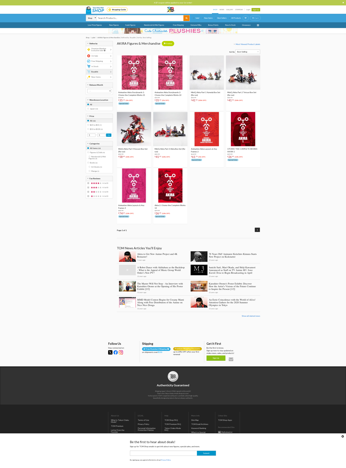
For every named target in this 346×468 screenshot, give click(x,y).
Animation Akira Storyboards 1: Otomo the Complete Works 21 (131, 93)
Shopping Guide (119, 9)
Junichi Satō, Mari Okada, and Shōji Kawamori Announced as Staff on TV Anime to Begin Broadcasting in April (232, 270)
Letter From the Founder (117, 431)
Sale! (197, 18)
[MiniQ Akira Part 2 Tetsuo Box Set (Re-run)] (243, 72)
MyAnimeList (227, 432)
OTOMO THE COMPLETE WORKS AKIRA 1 (242, 150)
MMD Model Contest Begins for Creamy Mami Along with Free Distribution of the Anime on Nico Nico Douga (160, 302)
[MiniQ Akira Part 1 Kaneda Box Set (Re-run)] (207, 72)
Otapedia (239, 10)
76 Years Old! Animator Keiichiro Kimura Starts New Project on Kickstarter (233, 255)
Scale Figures (130, 25)
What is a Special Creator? (198, 433)
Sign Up (256, 10)
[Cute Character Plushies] (173, 31)
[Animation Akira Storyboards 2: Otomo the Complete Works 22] (170, 72)
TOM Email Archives (199, 424)
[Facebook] (115, 352)
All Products (236, 18)
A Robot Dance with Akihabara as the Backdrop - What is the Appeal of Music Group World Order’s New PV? (161, 270)
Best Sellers (222, 18)
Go (109, 135)
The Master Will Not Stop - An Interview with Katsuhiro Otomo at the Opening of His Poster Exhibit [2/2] (160, 286)
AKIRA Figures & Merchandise (138, 43)
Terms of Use (143, 420)
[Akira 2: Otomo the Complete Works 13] (170, 185)
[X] (110, 352)
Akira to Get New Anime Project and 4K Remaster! (157, 255)
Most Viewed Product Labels (248, 44)
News (221, 10)
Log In (248, 10)
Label (93, 38)
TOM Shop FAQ (171, 420)
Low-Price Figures (95, 25)
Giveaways (246, 25)
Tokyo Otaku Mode (171, 9)
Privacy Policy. (166, 460)
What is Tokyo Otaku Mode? (120, 421)
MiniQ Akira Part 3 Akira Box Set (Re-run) (170, 150)
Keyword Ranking (198, 428)
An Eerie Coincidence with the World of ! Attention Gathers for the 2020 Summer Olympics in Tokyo (232, 302)
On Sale (94, 56)
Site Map (195, 420)
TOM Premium (117, 426)
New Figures (114, 25)
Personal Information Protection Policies (147, 429)
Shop (215, 10)
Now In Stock (230, 25)
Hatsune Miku (196, 25)
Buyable (94, 71)
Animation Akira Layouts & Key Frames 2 (204, 150)
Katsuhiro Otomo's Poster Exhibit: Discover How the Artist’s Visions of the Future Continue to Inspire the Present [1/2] (232, 286)
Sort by (232, 52)
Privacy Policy (143, 424)
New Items (208, 18)
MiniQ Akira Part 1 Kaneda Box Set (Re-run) (205, 93)
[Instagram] (121, 352)
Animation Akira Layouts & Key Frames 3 (131, 206)
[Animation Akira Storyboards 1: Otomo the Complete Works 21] (134, 72)
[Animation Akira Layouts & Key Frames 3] (134, 185)
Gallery (229, 10)
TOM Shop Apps (225, 420)
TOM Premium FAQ (172, 424)
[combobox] (140, 18)
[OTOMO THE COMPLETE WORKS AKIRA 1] (243, 129)
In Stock (94, 66)
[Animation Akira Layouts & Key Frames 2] (207, 129)
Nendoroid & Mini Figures (154, 25)
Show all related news (251, 316)
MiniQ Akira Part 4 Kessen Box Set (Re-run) (133, 150)
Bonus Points (213, 25)
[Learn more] (104, 50)
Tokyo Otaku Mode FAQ (172, 429)
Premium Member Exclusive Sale (98, 49)
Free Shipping (178, 25)
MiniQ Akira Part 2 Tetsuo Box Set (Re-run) (241, 93)
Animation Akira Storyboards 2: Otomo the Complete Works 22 (168, 93)
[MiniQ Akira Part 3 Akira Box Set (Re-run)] (170, 129)
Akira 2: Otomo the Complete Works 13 (170, 206)
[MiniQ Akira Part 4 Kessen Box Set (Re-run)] (134, 129)
